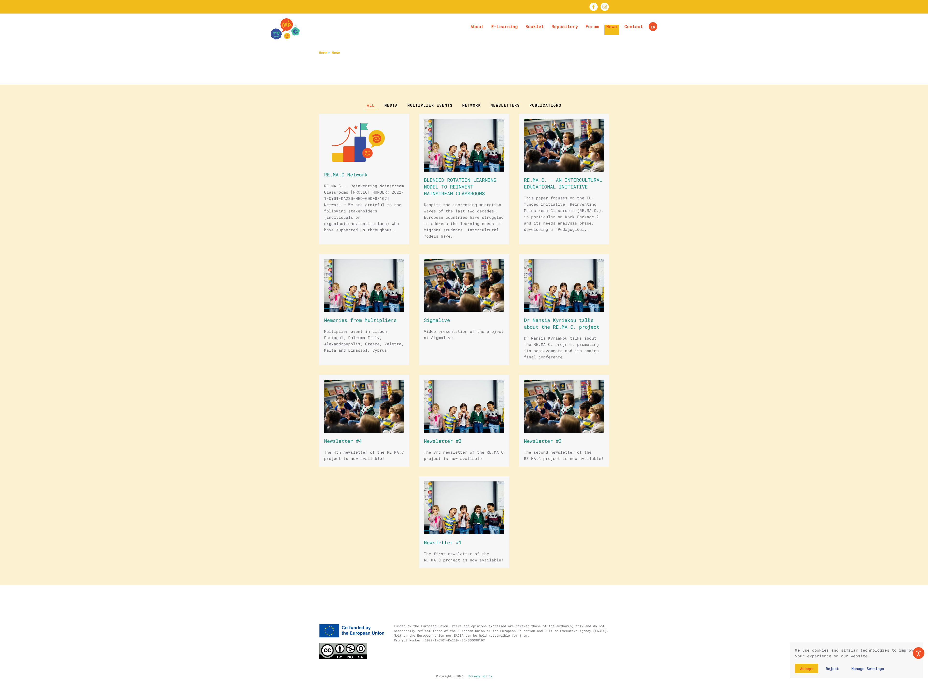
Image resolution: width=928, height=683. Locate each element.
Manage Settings (867, 668)
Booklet (534, 26)
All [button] (371, 105)
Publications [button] (545, 105)
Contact (633, 26)
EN (653, 26)
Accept (806, 668)
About (477, 26)
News (611, 26)
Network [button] (471, 105)
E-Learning (504, 26)
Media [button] (391, 105)
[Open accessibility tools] (918, 653)
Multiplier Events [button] (430, 105)
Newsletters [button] (505, 105)
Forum (592, 26)
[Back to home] (285, 29)
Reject (832, 668)
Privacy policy (479, 676)
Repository (564, 26)
